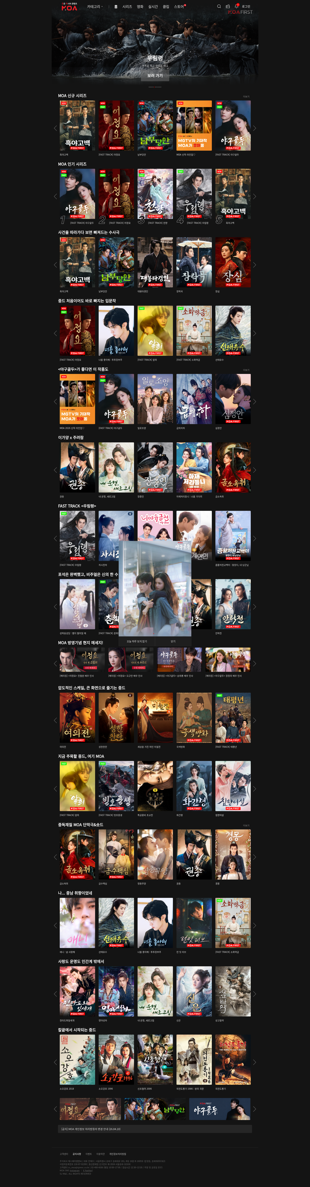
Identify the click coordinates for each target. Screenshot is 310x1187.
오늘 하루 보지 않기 (137, 641)
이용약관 (100, 1153)
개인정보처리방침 (117, 1153)
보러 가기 (155, 75)
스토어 (180, 6)
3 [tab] (156, 633)
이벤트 (89, 1153)
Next (254, 128)
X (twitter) (88, 1170)
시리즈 (127, 6)
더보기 (246, 96)
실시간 (153, 6)
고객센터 (64, 1153)
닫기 (173, 641)
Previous (55, 128)
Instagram (75, 1170)
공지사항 (77, 1153)
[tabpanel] (155, 46)
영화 (140, 6)
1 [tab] (153, 633)
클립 (166, 6)
